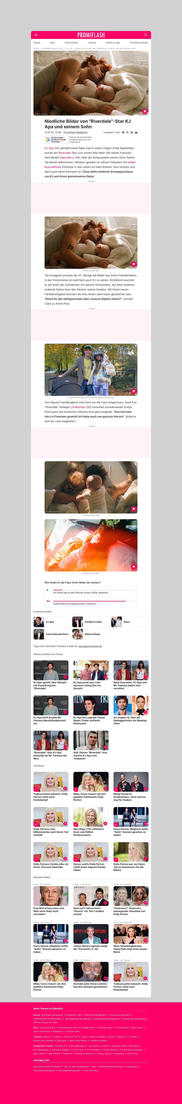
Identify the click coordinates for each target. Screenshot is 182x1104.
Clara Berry (67, 157)
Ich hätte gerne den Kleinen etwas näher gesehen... (81, 592)
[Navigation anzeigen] (36, 34)
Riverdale (64, 152)
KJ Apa (49, 148)
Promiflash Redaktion (76, 132)
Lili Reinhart (78, 407)
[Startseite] (91, 35)
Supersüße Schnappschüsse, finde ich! (74, 603)
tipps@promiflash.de (90, 646)
